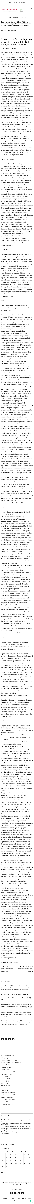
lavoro (2, 1083)
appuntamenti (4, 1067)
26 (24, 1163)
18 (20, 1160)
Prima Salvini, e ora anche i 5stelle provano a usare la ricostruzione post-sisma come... (16, 1022)
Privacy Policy (28, 1198)
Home (10, 2)
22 (6, 1163)
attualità (3, 1069)
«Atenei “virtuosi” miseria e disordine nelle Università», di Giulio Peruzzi (8, 969)
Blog (15, 2)
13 (29, 1157)
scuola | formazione (8, 30)
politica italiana (5, 1097)
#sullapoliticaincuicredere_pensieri (10, 1062)
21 (2, 1163)
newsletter (3, 1090)
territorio (3, 1102)
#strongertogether (6, 1058)
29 (6, 1166)
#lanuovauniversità (6, 1055)
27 (29, 1163)
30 (11, 1166)
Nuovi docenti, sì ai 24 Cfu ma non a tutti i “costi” (19, 1126)
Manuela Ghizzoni (11, 48)
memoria (3, 1088)
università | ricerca (5, 1104)
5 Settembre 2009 (11, 36)
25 (20, 1163)
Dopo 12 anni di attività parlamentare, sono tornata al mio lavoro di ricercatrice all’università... (16, 987)
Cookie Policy (11, 1200)
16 (11, 1160)
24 (16, 1163)
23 (11, 1163)
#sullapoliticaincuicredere (8, 1060)
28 (2, 1166)
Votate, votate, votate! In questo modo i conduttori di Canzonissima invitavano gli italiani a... (16, 1014)
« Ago (3, 1172)
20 (29, 1160)
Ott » (8, 1172)
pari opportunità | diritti (7, 1092)
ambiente (3, 1065)
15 (6, 1160)
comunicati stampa (6, 1071)
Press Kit (22, 2)
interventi (3, 1081)
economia (3, 1078)
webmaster (23, 1200)
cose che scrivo (5, 1074)
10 (16, 1157)
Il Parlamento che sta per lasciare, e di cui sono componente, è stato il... (17, 1006)
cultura (3, 1076)
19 (24, 1160)
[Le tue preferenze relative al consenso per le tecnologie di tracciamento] (31, 1201)
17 (15, 1160)
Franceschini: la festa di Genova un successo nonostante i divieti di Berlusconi (25, 969)
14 (2, 1160)
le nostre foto (4, 1085)
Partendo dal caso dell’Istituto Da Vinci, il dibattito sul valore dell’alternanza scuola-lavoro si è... (15, 996)
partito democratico (6, 1095)
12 (24, 1157)
